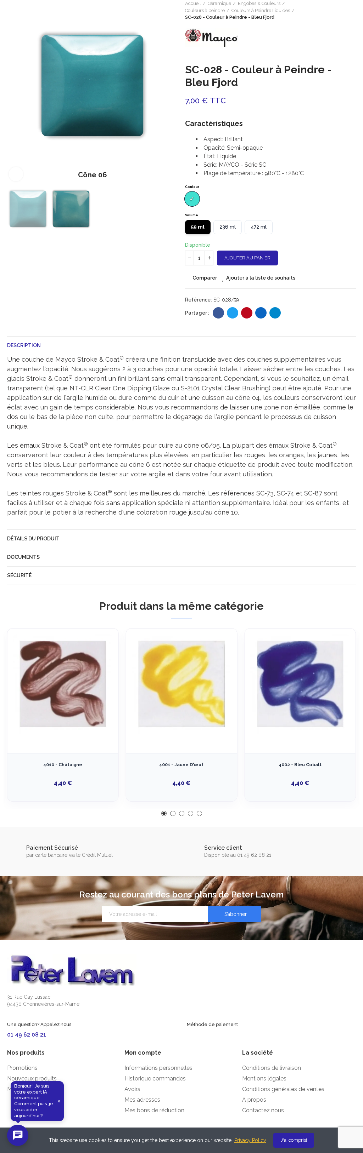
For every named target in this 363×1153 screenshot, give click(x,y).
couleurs (287, 397)
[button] (14, 93)
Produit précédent (333, 10)
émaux (30, 445)
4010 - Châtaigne (62, 764)
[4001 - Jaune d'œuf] (181, 684)
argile (74, 397)
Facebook (218, 313)
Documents (23, 557)
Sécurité (19, 575)
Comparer (204, 278)
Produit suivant (350, 10)
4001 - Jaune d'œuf (181, 764)
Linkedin (261, 313)
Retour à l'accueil (341, 10)
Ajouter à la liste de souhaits (260, 278)
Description (24, 345)
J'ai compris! (294, 1140)
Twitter (232, 313)
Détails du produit (33, 538)
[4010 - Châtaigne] (63, 684)
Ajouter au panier (247, 257)
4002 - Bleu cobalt (300, 764)
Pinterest (246, 313)
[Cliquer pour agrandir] (16, 174)
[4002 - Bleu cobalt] (300, 684)
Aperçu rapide (100, 669)
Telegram (275, 313)
